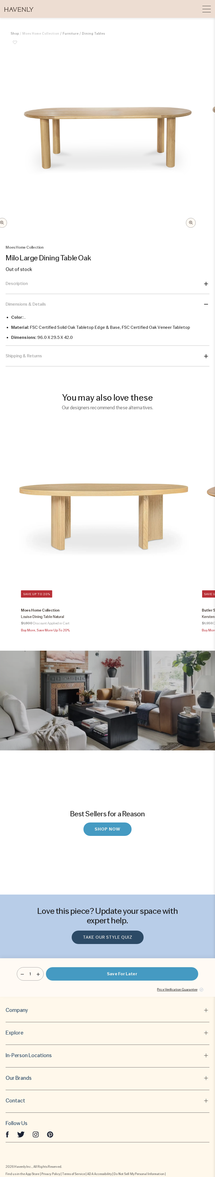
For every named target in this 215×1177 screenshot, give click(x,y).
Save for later (122, 973)
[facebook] (7, 1134)
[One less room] (22, 974)
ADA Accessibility (99, 1174)
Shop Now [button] (107, 829)
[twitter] (21, 1134)
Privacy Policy (50, 1174)
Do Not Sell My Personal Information (139, 1174)
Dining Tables (93, 33)
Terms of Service (73, 1174)
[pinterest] (50, 1134)
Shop (15, 33)
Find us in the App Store (22, 1174)
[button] (19, 9)
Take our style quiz (107, 937)
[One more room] (38, 974)
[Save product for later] (15, 45)
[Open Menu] (206, 9)
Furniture (71, 33)
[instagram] (36, 1134)
